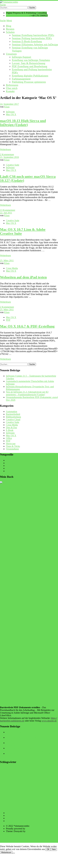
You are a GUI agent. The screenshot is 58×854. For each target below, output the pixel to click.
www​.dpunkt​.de (49, 720)
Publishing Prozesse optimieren (29, 81)
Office (9, 438)
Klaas (7, 106)
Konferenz (22, 790)
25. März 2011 (7, 260)
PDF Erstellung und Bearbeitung (29, 66)
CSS (13, 781)
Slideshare (11, 463)
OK (48, 849)
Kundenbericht (34, 790)
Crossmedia (46, 777)
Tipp (34, 798)
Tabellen (28, 799)
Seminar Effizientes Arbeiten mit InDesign (35, 44)
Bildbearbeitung (13, 417)
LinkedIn (10, 465)
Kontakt (10, 91)
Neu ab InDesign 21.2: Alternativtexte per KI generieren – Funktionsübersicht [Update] (27, 393)
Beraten (10, 28)
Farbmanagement (21, 78)
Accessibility (14, 768)
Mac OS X (11, 114)
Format (4, 785)
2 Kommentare (7, 154)
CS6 (9, 780)
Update (23, 803)
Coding (14, 778)
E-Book (9, 430)
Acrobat (27, 769)
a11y (3, 768)
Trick (43, 799)
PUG (41, 795)
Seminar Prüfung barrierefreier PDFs (32, 38)
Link (44, 790)
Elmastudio (31, 831)
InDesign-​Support (21, 56)
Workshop (26, 807)
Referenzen (12, 85)
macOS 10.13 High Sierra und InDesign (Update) (23, 123)
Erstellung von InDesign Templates (31, 60)
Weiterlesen (6, 852)
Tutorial (6, 803)
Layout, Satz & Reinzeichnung (28, 63)
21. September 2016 (9, 157)
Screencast (8, 798)
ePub (28, 780)
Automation (11, 411)
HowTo (22, 785)
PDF (8, 320)
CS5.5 (3, 781)
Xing (8, 468)
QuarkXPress (48, 795)
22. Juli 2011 (6, 212)
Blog (8, 25)
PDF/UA (14, 794)
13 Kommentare (7, 210)
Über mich (11, 88)
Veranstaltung (12, 449)
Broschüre (5, 777)
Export (35, 781)
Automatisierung (11, 773)
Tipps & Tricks (13, 446)
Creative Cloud (13, 419)
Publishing (34, 795)
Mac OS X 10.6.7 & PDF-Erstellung (27, 326)
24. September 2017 (9, 104)
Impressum (11, 818)
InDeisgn (43, 785)
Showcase (10, 443)
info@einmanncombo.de (17, 15)
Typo (14, 803)
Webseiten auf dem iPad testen (23, 277)
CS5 (54, 777)
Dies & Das (11, 427)
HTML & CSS (34, 785)
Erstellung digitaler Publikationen (30, 75)
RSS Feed (10, 471)
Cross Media (12, 268)
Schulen (10, 32)
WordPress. (31, 828)
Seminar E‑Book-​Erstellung (27, 41)
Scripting (20, 799)
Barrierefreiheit (13, 414)
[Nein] (13, 853)
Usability (33, 803)
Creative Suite (12, 165)
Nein (54, 849)
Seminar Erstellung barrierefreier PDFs (33, 35)
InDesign (10, 111)
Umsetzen (11, 53)
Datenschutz (12, 821)
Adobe (37, 768)
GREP (13, 785)
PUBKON (25, 794)
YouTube (10, 460)
